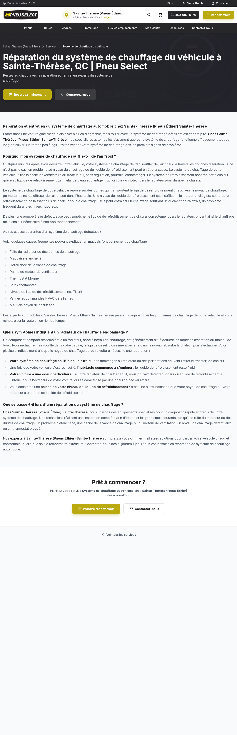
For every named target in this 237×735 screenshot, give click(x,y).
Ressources (176, 27)
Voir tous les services (121, 534)
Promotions (91, 27)
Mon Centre (153, 27)
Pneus (28, 27)
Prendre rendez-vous (98, 509)
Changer (105, 17)
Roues (48, 27)
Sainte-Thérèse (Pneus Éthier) (21, 46)
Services (66, 27)
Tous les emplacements (121, 27)
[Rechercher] (149, 15)
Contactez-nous (78, 94)
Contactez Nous (202, 27)
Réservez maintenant (30, 94)
